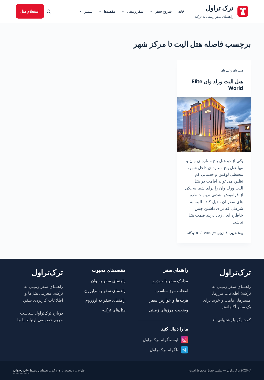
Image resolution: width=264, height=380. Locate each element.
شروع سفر (163, 11)
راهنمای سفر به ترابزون (105, 290)
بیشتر (88, 11)
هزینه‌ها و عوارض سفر (169, 300)
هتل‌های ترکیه (114, 309)
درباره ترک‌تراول (49, 313)
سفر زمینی (135, 11)
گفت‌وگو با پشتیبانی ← (231, 319)
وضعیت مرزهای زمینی (168, 309)
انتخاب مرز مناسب (171, 290)
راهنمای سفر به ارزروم (105, 300)
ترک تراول (219, 8)
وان (223, 70)
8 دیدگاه (192, 233)
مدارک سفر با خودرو (170, 280)
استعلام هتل (29, 11)
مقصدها (110, 11)
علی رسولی (21, 370)
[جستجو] (49, 11)
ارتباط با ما (26, 319)
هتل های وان (235, 70)
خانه (181, 11)
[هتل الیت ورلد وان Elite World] (214, 124)
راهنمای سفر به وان (108, 280)
